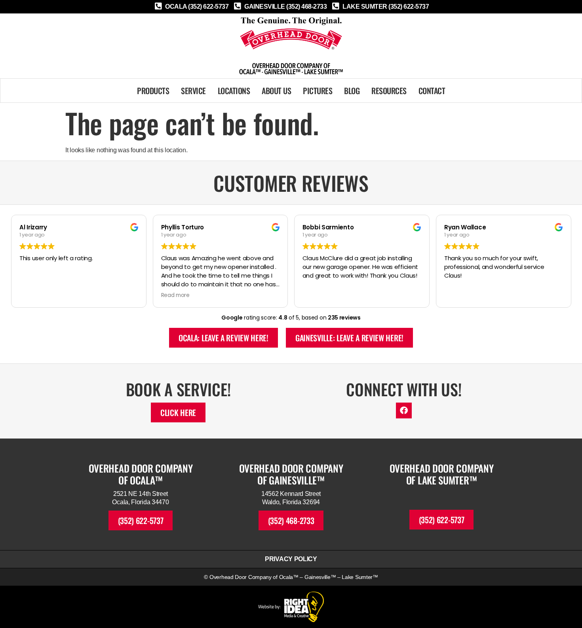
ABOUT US (276, 90)
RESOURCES (389, 90)
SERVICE (193, 90)
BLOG (351, 90)
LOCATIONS (234, 90)
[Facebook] (404, 410)
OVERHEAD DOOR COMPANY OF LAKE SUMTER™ (442, 474)
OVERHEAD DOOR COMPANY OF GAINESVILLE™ (291, 474)
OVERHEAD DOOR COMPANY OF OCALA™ (141, 474)
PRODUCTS (153, 90)
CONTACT (431, 90)
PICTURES (317, 90)
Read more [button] (175, 295)
